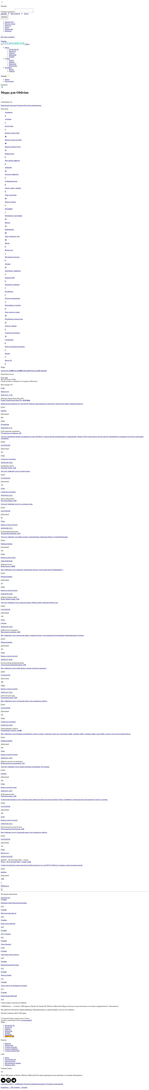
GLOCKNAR (5, 445)
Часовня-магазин (8, 796)
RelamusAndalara (6, 544)
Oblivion (12, 53)
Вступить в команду (8, 37)
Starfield (11, 57)
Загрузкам (13, 105)
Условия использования (55, 1084)
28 (1, 886)
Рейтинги (8, 31)
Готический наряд (9, 697)
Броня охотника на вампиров (13, 763)
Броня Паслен (8, 566)
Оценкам (20, 105)
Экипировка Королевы (10, 533)
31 (6, 886)
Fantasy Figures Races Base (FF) (15, 400)
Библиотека (9, 29)
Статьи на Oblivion (11, 1049)
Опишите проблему (7, 12)
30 (5, 886)
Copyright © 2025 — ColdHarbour (12, 1084)
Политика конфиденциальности (35, 1084)
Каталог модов (10, 24)
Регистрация (9, 81)
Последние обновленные (32, 105)
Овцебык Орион (8, 468)
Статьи (7, 58)
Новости (8, 25)
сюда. (24, 1013)
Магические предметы (10, 632)
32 (8, 886)
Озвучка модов (10, 1061)
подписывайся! (26, 1020)
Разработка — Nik (7, 1087)
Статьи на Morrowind (12, 1051)
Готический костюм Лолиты (12, 829)
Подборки (8, 67)
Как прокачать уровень (13, 1063)
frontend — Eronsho (20, 1087)
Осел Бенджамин (8, 500)
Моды (7, 47)
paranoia (3, 410)
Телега (26, 13)
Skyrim (11, 60)
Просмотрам (5, 105)
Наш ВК (4, 13)
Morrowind (12, 55)
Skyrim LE (12, 51)
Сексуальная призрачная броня (13, 665)
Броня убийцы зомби (10, 599)
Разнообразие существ (11, 730)
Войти (7, 79)
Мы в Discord (15, 13)
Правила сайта (10, 1065)
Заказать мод (9, 22)
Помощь (4, 41)
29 (3, 886)
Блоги (7, 27)
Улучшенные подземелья (11, 433)
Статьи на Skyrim (11, 1047)
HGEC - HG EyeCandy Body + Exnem (16, 862)
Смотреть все (5, 897)
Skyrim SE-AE (14, 49)
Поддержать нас (10, 1059)
